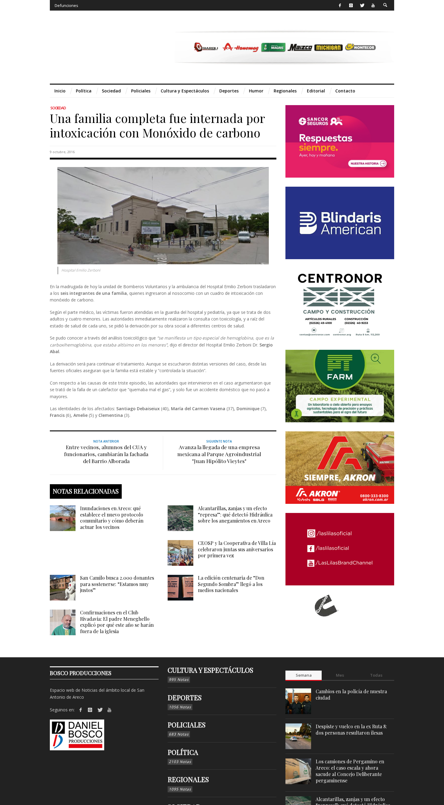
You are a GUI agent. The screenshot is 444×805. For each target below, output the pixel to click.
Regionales (188, 779)
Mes (340, 675)
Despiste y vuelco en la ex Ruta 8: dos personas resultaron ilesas (351, 729)
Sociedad (58, 108)
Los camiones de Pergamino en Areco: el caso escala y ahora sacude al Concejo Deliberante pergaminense (350, 770)
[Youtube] (373, 5)
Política (183, 752)
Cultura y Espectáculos (210, 670)
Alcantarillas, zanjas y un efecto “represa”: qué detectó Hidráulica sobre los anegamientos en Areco (235, 514)
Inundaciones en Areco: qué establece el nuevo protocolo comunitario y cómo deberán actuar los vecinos (111, 517)
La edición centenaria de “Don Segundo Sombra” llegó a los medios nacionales (231, 584)
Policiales (186, 724)
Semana (304, 675)
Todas (376, 675)
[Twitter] (362, 5)
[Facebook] (340, 5)
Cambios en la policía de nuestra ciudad (351, 694)
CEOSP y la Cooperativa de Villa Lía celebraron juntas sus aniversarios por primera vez (237, 549)
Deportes (184, 697)
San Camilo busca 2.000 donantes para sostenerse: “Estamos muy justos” (117, 584)
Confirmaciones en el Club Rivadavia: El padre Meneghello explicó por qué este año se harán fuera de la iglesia (117, 621)
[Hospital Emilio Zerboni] (163, 215)
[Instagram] (350, 5)
